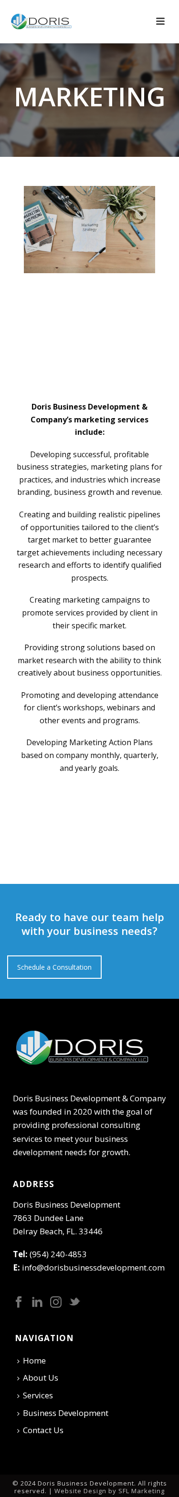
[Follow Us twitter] (74, 1302)
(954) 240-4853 (58, 1254)
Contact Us (43, 1430)
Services (38, 1395)
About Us (40, 1377)
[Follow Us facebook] (18, 1302)
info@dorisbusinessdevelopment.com (93, 1267)
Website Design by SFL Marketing (109, 1491)
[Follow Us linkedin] (37, 1302)
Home (34, 1360)
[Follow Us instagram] (56, 1302)
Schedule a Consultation (54, 967)
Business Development (65, 1412)
